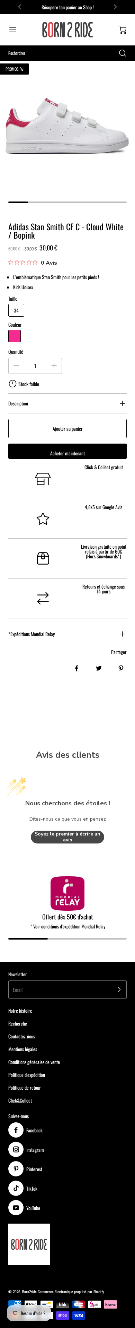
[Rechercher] (119, 53)
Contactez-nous (21, 1036)
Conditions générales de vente (34, 1061)
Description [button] (18, 403)
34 (16, 310)
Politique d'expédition (26, 1074)
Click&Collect (20, 1100)
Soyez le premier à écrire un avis (67, 837)
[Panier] (119, 29)
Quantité (15, 351)
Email (17, 989)
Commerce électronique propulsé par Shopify (71, 1291)
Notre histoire (20, 1010)
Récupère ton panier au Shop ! (68, 7)
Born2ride (29, 1291)
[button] (16, 29)
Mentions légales (22, 1049)
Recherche (17, 1023)
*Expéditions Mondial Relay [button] (31, 633)
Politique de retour (24, 1087)
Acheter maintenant (67, 453)
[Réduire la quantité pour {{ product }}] (16, 366)
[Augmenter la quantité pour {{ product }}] (54, 366)
